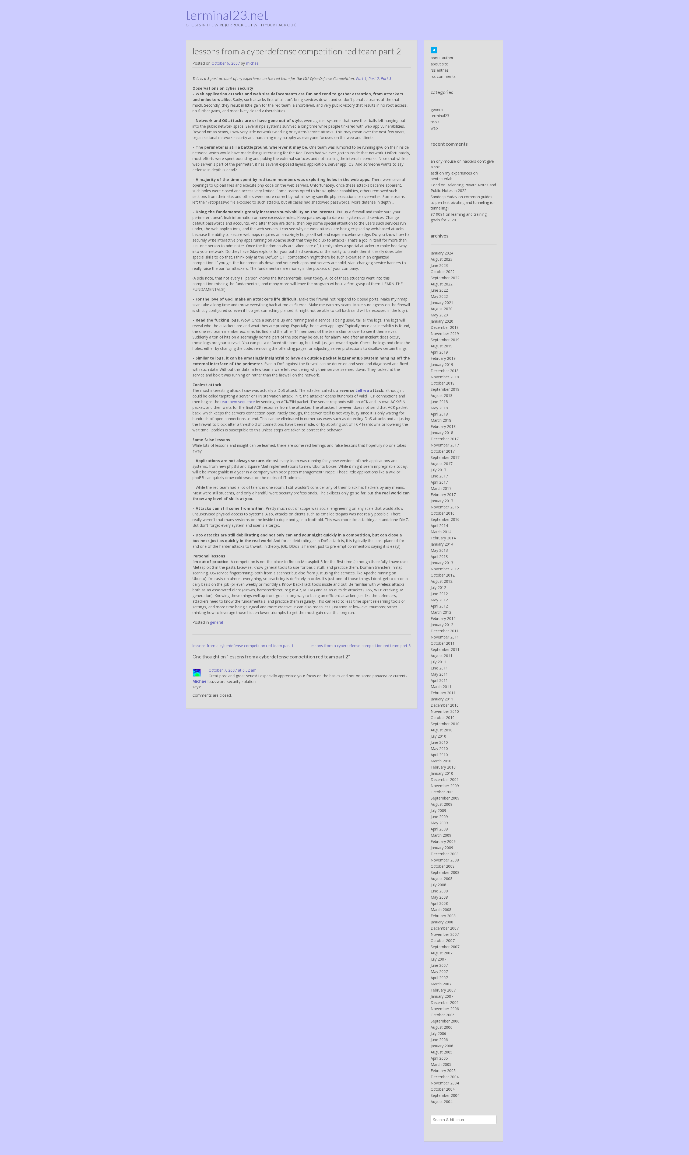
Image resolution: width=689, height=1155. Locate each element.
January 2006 (442, 1045)
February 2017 (443, 494)
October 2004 (443, 1089)
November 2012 (445, 568)
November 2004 (445, 1083)
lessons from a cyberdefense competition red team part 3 (360, 645)
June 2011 (439, 668)
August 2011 (441, 655)
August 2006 (441, 1027)
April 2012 (439, 606)
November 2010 (445, 711)
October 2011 (443, 643)
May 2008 (439, 897)
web (434, 128)
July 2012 (438, 587)
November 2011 (445, 637)
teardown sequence (237, 401)
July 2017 (438, 469)
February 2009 (443, 841)
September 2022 (445, 277)
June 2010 (439, 742)
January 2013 (442, 562)
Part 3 (386, 78)
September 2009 (445, 798)
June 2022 (439, 290)
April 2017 (439, 482)
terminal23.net (227, 15)
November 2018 (445, 376)
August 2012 (441, 581)
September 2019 (445, 339)
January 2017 (442, 500)
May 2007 (439, 971)
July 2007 (438, 959)
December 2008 (445, 853)
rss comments (443, 76)
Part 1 (361, 78)
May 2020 (439, 314)
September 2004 (445, 1095)
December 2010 (445, 705)
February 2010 (443, 767)
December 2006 (445, 1002)
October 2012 (443, 575)
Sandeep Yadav (444, 196)
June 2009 (439, 816)
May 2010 (439, 748)
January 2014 (442, 544)
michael (252, 63)
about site (439, 64)
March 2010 (441, 760)
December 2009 (445, 779)
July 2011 (438, 661)
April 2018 (439, 414)
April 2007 (439, 977)
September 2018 (445, 389)
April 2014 (439, 525)
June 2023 (439, 265)
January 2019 (442, 364)
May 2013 (439, 550)
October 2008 (443, 866)
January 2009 (442, 847)
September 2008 (445, 872)
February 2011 (443, 692)
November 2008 (445, 860)
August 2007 (441, 952)
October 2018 (443, 383)
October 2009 (443, 791)
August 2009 (441, 804)
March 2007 (441, 983)
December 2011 (445, 630)
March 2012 (441, 612)
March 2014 (441, 531)
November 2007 (445, 934)
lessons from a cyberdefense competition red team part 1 (242, 645)
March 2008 (441, 909)
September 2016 (445, 519)
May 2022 (439, 296)
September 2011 (445, 649)
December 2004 (445, 1076)
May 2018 (439, 407)
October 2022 (443, 271)
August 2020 (441, 308)
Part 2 (373, 78)
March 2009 (441, 835)
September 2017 (445, 457)
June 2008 (439, 891)
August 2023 (441, 259)
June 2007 (439, 965)
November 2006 (445, 1008)
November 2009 (445, 785)
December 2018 (445, 370)
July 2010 (438, 736)
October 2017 (443, 451)
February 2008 (443, 915)
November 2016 (445, 507)
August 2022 (441, 284)
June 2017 (439, 476)
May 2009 (439, 822)
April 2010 (439, 754)
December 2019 (445, 327)
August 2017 (441, 463)
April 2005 (439, 1058)
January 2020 (442, 321)
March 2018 (441, 420)
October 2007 (443, 940)
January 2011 (442, 699)
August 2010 (441, 729)
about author (442, 57)
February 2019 (443, 358)
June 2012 (439, 593)
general (216, 622)
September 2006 (445, 1021)
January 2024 (442, 253)
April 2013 (439, 556)
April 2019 (439, 352)
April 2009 (439, 829)
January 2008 (442, 921)
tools (435, 121)
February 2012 (443, 618)
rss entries (440, 70)
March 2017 (441, 488)
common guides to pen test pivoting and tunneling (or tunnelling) (463, 202)
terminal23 (440, 115)
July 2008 (438, 884)
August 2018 (441, 395)
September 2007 (445, 946)
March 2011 (441, 686)
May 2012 (439, 599)
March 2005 (441, 1064)
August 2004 (441, 1101)
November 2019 (445, 333)
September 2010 (445, 723)
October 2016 (443, 513)
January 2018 (442, 432)
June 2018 (439, 401)
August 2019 (441, 345)
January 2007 (442, 996)
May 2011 (439, 674)
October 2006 (443, 1014)
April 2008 (439, 903)
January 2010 (442, 773)
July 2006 (438, 1033)
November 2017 (445, 445)
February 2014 (443, 537)
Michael (200, 681)
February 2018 (443, 426)
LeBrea (362, 390)
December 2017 (445, 438)
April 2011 (439, 680)
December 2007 (445, 928)
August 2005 (441, 1052)
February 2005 (443, 1070)
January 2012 (442, 624)
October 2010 (443, 717)
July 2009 (438, 810)
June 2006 (439, 1039)
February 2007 (443, 990)
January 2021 (442, 302)
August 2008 (441, 878)
